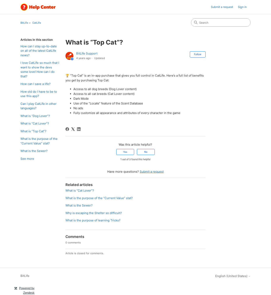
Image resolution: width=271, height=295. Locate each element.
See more (27, 159)
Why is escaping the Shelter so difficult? (93, 213)
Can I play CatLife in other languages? (38, 106)
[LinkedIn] (79, 129)
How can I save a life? (35, 84)
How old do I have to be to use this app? (38, 94)
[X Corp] (73, 129)
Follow (197, 54)
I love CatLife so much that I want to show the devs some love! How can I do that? (39, 69)
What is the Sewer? (34, 151)
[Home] (38, 7)
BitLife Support (86, 53)
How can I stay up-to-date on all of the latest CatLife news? (38, 50)
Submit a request (222, 7)
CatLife (36, 22)
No (145, 151)
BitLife (24, 22)
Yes (125, 151)
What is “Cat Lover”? (34, 123)
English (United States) (231, 276)
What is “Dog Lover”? (35, 116)
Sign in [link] (242, 7)
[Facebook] (67, 129)
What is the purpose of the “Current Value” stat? (39, 141)
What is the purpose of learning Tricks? (92, 220)
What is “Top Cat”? (33, 131)
